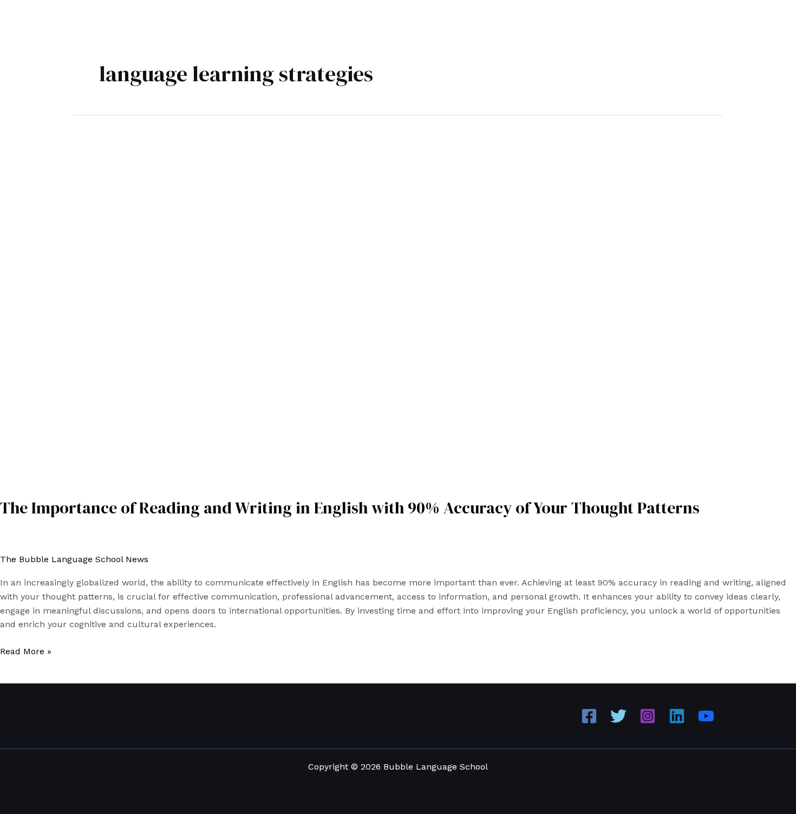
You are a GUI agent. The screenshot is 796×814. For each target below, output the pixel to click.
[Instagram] (648, 716)
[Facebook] (589, 716)
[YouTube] (706, 716)
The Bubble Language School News (74, 559)
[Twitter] (618, 716)
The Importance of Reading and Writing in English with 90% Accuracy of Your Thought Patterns (350, 508)
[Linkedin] (677, 716)
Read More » (25, 650)
